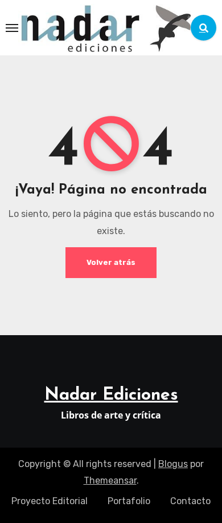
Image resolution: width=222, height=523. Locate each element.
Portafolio (129, 501)
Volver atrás (111, 262)
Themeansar (110, 480)
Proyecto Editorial (49, 501)
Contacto (190, 501)
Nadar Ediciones (111, 395)
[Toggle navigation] (12, 28)
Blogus (173, 463)
